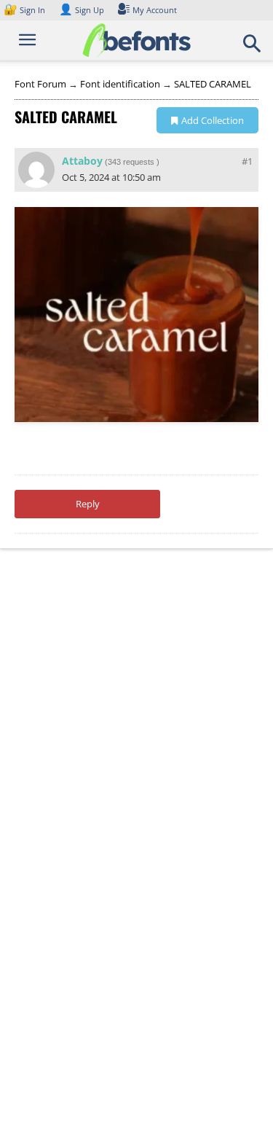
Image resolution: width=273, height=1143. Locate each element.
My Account (154, 9)
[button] (252, 48)
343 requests (131, 161)
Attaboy (82, 161)
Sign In (25, 9)
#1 (247, 161)
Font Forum (40, 83)
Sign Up (81, 9)
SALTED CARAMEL (212, 83)
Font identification (120, 83)
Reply (88, 503)
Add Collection (212, 120)
